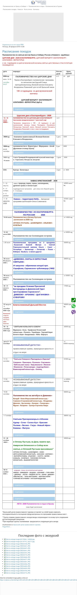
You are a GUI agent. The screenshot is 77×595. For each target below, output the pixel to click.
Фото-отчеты (28, 9)
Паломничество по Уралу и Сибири (15, 6)
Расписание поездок (9, 9)
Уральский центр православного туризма (26, 525)
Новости (20, 9)
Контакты (36, 9)
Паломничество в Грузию (53, 6)
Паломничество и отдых (36, 6)
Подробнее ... (6, 527)
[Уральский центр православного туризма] (38, 2)
